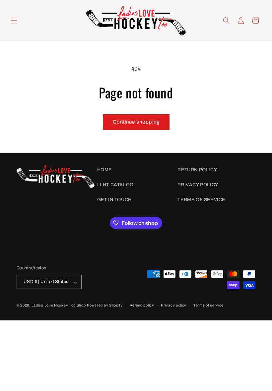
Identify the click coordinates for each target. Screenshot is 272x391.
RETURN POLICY (197, 169)
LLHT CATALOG (115, 184)
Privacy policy (173, 305)
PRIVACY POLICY (197, 184)
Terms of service (208, 305)
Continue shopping (136, 122)
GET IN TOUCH (114, 199)
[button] (14, 20)
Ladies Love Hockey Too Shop (59, 305)
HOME (104, 169)
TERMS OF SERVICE (201, 199)
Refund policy (142, 305)
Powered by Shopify (105, 305)
